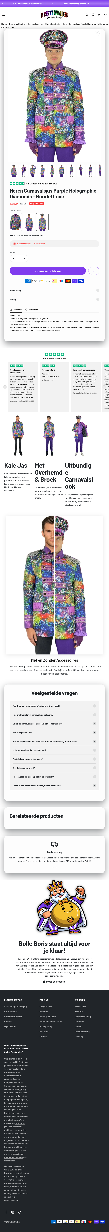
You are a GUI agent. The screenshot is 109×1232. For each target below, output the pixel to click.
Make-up (79, 1011)
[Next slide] (104, 387)
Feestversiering (82, 1031)
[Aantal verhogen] (24, 258)
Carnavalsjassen (35, 24)
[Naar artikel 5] (52, 171)
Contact (8, 1021)
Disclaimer (44, 1031)
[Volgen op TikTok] (19, 1212)
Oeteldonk (79, 1021)
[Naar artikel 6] (61, 171)
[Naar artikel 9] (90, 171)
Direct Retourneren (13, 1016)
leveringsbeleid (24, 324)
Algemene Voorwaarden (50, 1021)
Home (4, 24)
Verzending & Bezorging (15, 1006)
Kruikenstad (20, 1096)
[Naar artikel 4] (42, 171)
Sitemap (43, 1036)
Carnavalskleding (17, 24)
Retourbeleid (10, 1011)
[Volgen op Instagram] (13, 1212)
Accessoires (80, 1006)
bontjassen (9, 1082)
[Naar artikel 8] (81, 171)
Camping (79, 1036)
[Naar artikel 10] (100, 171)
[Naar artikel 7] (71, 171)
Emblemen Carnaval (13, 1157)
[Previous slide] (5, 387)
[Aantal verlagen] (13, 258)
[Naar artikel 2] (23, 171)
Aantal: (13, 252)
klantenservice (54, 330)
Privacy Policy (45, 1026)
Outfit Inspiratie (52, 24)
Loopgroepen (45, 1006)
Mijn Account (10, 1026)
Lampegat (9, 1099)
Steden (78, 1026)
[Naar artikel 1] (14, 171)
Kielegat (21, 1099)
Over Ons (43, 1011)
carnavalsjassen (11, 1079)
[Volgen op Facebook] (6, 1212)
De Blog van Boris (47, 1016)
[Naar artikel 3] (33, 171)
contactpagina (56, 975)
